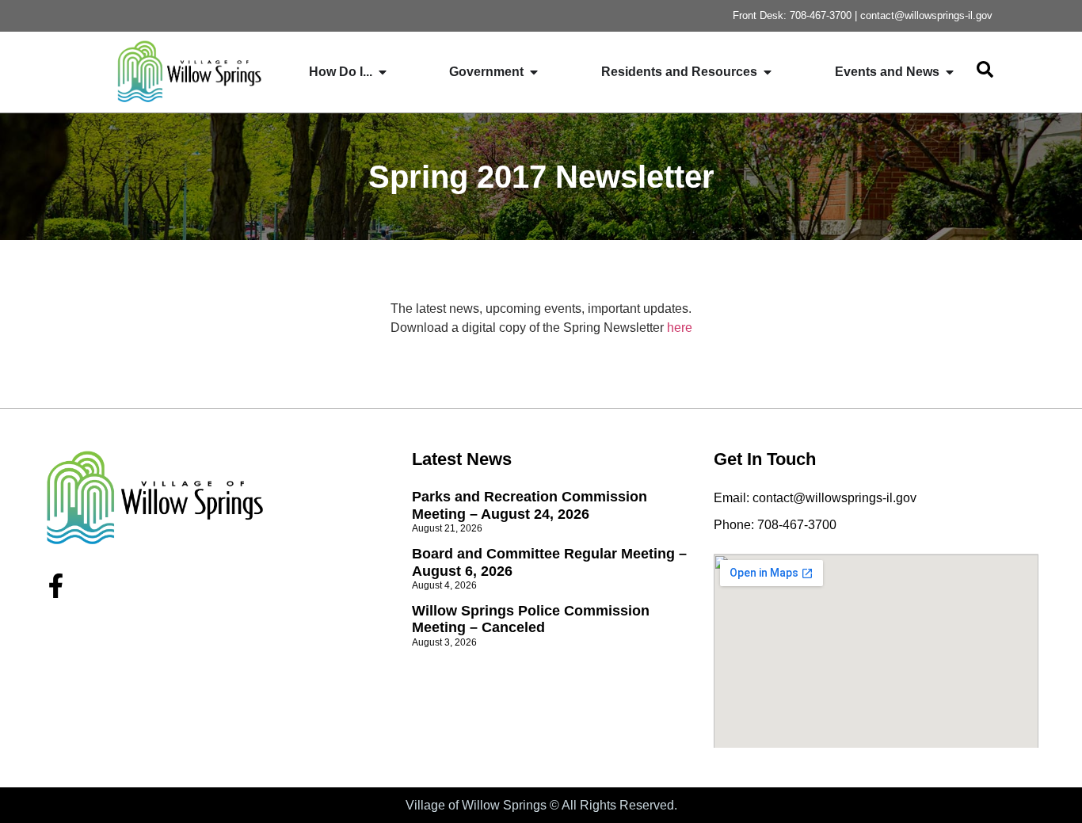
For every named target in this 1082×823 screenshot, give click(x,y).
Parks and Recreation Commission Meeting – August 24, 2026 (529, 505)
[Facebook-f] (56, 585)
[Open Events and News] (949, 72)
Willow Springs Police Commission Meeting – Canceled (531, 619)
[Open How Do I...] (382, 72)
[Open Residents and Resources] (767, 72)
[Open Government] (534, 72)
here (679, 327)
